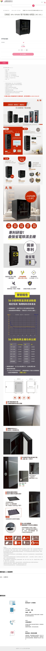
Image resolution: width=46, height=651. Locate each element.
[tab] (4, 63)
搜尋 (33, 6)
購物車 (44, 2)
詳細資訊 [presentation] (4, 62)
